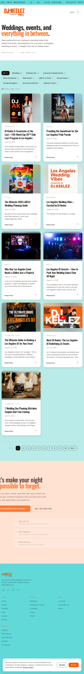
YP (18, 590)
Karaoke (5, 641)
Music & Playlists (11, 78)
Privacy (4, 620)
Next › (73, 448)
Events (32, 612)
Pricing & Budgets (10, 83)
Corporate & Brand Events (54, 73)
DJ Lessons (6, 645)
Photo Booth (6, 634)
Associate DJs (63, 605)
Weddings (17, 73)
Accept (73, 665)
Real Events (28, 78)
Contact (4, 616)
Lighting (4, 630)
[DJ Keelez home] (14, 12)
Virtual (32, 616)
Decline (62, 665)
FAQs (3, 612)
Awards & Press (50, 83)
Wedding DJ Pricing (37, 605)
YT (8, 590)
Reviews (5, 608)
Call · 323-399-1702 (43, 509)
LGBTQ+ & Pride (45, 78)
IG (3, 590)
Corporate (34, 608)
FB (13, 590)
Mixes (60, 608)
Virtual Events (63, 78)
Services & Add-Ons (31, 83)
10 (65, 448)
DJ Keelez (62, 601)
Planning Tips (32, 73)
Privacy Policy (28, 667)
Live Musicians (7, 637)
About (4, 601)
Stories (4, 605)
